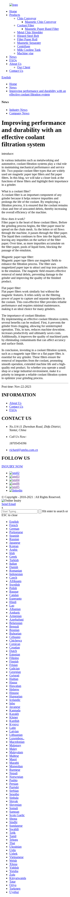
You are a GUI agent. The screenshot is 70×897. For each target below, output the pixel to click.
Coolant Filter (25, 25)
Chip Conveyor (26, 18)
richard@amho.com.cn (23, 450)
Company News (19, 113)
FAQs (13, 60)
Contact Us (16, 70)
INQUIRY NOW (12, 466)
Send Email (9, 504)
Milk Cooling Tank (29, 49)
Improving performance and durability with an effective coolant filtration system (37, 92)
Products (14, 14)
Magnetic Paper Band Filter (42, 28)
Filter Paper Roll (27, 39)
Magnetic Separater (29, 42)
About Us (15, 63)
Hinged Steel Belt (28, 35)
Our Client (23, 67)
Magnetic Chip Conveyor (40, 21)
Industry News (18, 109)
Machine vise (25, 53)
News (13, 56)
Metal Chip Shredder (30, 32)
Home (13, 11)
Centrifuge (23, 46)
